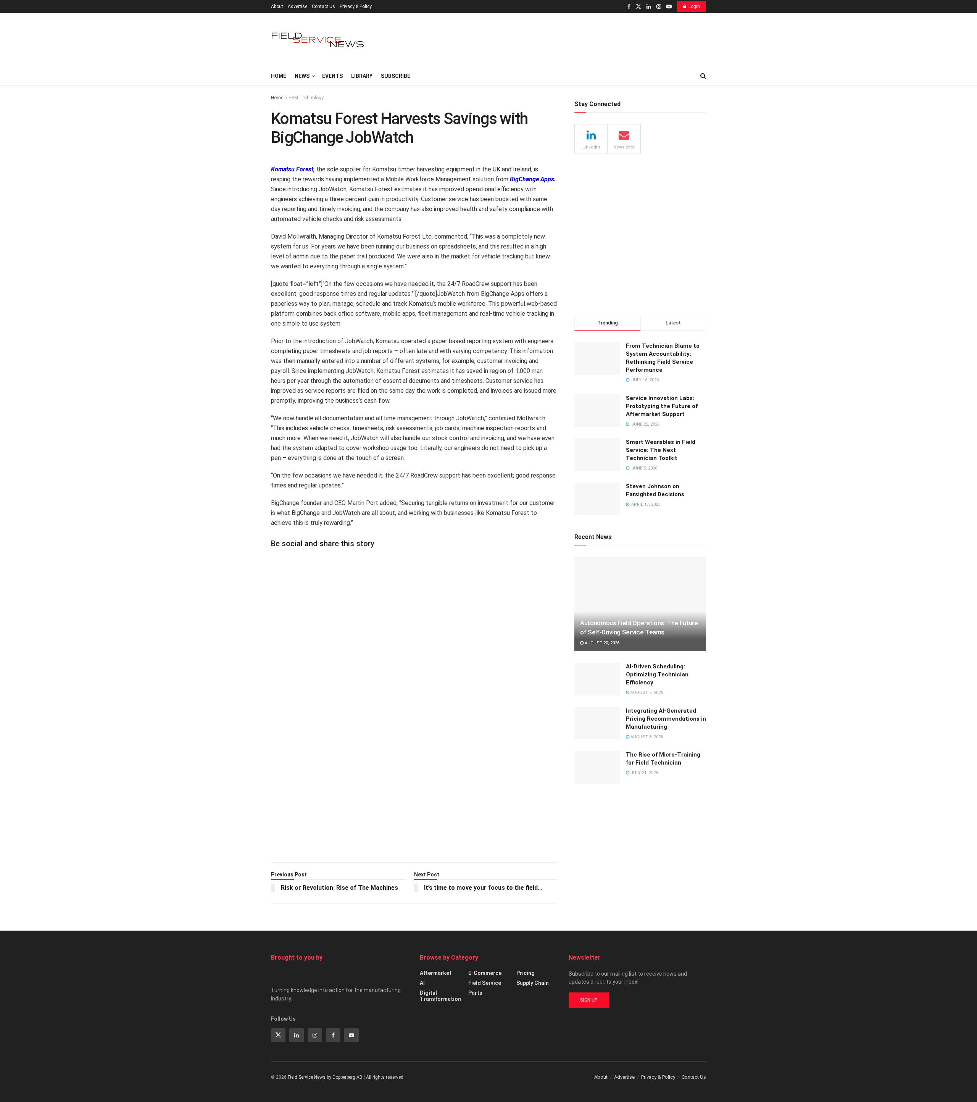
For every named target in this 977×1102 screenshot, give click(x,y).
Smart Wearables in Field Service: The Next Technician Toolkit (660, 450)
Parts (475, 993)
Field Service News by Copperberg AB (325, 1077)
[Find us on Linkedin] (296, 1035)
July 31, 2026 (643, 772)
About (277, 6)
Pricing (525, 973)
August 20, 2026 (601, 643)
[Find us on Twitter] (638, 6)
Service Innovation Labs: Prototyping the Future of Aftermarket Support (662, 406)
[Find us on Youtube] (669, 6)
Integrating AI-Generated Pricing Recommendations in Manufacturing (666, 718)
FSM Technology (306, 97)
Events (332, 76)
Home (278, 76)
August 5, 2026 (646, 692)
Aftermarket (435, 973)
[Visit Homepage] (318, 39)
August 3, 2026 (646, 736)
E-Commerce (484, 973)
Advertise (297, 6)
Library (361, 76)
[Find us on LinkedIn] (648, 6)
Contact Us (323, 6)
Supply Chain (532, 983)
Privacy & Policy (356, 6)
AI (422, 983)
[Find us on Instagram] (658, 6)
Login (694, 6)
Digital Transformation (440, 996)
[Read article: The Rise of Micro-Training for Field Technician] (597, 767)
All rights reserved (384, 1077)
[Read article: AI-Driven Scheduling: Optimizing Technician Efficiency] (597, 679)
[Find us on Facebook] (628, 6)
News (302, 76)
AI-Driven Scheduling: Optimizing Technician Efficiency (657, 674)
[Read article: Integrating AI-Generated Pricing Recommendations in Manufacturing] (597, 723)
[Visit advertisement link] (414, 708)
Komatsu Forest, (293, 169)
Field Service (484, 983)
